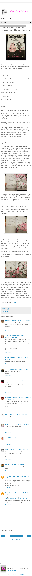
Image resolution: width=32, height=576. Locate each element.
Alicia (6, 369)
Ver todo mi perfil (11, 570)
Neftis (6, 424)
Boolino (16, 302)
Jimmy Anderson (10, 493)
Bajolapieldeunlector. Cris (12, 397)
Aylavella (7, 320)
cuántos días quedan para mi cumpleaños (16, 498)
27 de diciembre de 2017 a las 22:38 (19, 424)
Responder (8, 330)
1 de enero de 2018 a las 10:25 (19, 464)
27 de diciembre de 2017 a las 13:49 (19, 369)
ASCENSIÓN (8, 476)
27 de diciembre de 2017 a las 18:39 (17, 414)
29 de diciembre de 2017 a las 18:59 (19, 449)
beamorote (8, 380)
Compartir (4, 311)
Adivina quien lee (10, 357)
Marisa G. (7, 464)
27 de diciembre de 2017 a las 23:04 (18, 437)
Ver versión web (16, 539)
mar (6, 414)
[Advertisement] (16, 5)
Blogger (22, 574)
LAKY (10, 566)
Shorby (7, 449)
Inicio (16, 536)
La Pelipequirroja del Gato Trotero (15, 335)
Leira (6, 437)
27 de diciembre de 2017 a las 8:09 (20, 320)
